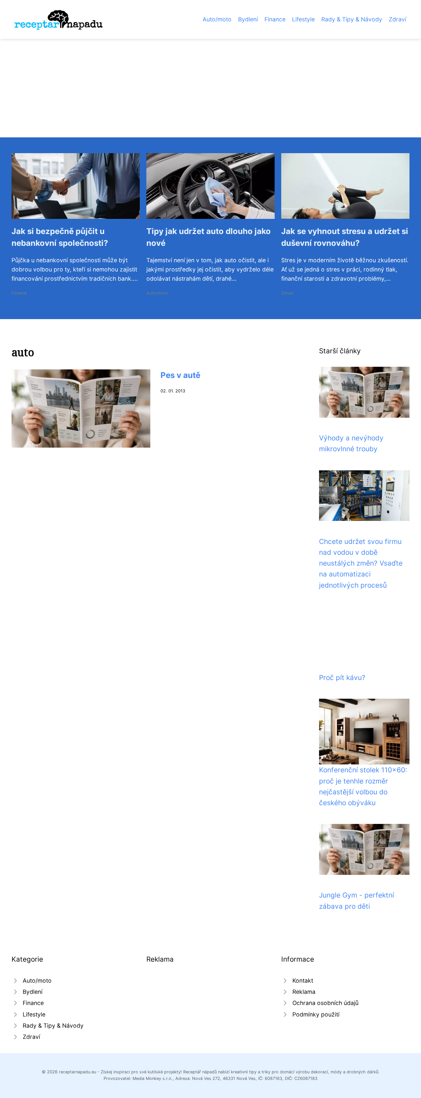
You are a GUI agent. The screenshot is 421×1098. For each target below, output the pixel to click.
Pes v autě (180, 375)
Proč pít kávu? (342, 677)
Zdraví (397, 19)
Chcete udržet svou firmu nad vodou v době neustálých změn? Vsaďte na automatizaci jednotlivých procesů (361, 563)
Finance (274, 19)
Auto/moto (217, 19)
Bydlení (248, 19)
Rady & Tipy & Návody (351, 19)
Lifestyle (303, 19)
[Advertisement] (210, 88)
